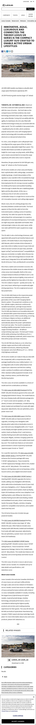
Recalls (3, 671)
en (31, 1)
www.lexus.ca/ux (6, 570)
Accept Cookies (18, 721)
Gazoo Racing (30, 15)
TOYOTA (15, 15)
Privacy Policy (5, 711)
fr (33, 1)
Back (5, 676)
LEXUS (23, 15)
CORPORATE (6, 15)
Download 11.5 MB (18, 663)
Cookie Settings (18, 716)
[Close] (34, 697)
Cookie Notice (14, 711)
